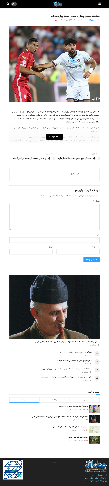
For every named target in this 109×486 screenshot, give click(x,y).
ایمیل (51, 246)
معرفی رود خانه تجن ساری (78, 437)
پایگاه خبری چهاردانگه (99, 476)
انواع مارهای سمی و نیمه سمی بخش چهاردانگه (74, 360)
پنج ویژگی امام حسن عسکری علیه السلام (73, 406)
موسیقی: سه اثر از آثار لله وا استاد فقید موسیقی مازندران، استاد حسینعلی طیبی (67, 341)
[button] (54, 462)
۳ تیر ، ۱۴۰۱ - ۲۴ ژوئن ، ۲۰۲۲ (71, 20)
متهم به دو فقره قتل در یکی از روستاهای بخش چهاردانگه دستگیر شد (66, 376)
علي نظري (90, 20)
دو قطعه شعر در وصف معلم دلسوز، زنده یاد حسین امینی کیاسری (67, 368)
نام (98, 234)
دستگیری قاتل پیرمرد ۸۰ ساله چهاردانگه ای (76, 352)
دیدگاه (96, 201)
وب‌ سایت (96, 246)
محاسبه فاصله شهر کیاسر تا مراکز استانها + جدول (70, 426)
